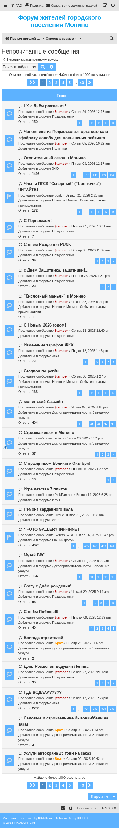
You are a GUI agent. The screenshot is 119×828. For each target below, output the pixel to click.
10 (112, 603)
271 (86, 709)
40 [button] (82, 82)
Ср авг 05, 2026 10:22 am (90, 143)
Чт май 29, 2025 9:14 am (90, 591)
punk (58, 195)
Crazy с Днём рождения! (47, 586)
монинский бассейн (43, 401)
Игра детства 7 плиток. (46, 489)
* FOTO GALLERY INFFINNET (52, 529)
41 (112, 424)
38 (91, 424)
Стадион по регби (41, 371)
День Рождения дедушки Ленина (56, 666)
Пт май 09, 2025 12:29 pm (91, 617)
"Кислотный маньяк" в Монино (55, 296)
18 (112, 212)
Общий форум (63, 540)
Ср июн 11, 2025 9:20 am (90, 561)
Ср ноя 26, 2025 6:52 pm (84, 438)
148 (95, 175)
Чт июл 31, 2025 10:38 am (84, 515)
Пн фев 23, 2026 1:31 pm (90, 276)
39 (98, 424)
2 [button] (50, 82)
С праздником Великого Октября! (57, 463)
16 (112, 123)
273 (103, 709)
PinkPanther (64, 495)
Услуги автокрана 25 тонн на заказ (57, 753)
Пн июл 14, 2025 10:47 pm (94, 535)
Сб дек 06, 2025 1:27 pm (89, 376)
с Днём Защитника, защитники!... (56, 270)
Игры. (56, 500)
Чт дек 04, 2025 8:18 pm (89, 407)
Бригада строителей (43, 637)
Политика (59, 148)
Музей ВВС (34, 555)
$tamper (61, 111)
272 (95, 709)
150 (112, 175)
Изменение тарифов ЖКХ (49, 345)
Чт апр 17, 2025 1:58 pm (89, 698)
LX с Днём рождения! (45, 106)
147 (86, 175)
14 (98, 123)
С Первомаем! (38, 220)
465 (86, 546)
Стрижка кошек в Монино (49, 432)
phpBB (37, 818)
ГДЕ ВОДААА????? (43, 692)
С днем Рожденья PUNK (47, 244)
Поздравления (63, 116)
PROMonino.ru (24, 822)
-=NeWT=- (62, 535)
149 (103, 175)
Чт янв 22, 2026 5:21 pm (89, 302)
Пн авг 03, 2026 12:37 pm (90, 163)
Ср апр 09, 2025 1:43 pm (84, 730)
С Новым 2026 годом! (45, 325)
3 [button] (56, 82)
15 (105, 123)
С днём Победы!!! (41, 611)
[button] (32, 82)
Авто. (56, 520)
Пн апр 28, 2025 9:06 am (84, 643)
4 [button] (63, 82)
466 (95, 546)
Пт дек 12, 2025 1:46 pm (89, 351)
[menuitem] (16, 5)
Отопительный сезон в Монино (55, 158)
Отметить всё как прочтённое (32, 74)
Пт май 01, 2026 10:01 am (91, 226)
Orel (58, 515)
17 (105, 212)
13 (91, 123)
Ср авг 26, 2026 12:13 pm (90, 111)
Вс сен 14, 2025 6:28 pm (94, 495)
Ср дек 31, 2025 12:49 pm (90, 330)
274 (112, 709)
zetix (58, 438)
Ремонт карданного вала (48, 509)
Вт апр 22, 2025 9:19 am (89, 672)
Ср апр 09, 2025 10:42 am (85, 758)
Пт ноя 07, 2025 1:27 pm (89, 469)
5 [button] (70, 82)
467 (103, 546)
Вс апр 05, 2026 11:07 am (90, 250)
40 (105, 424)
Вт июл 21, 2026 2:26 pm (84, 195)
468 (112, 546)
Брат (59, 643)
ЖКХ (55, 168)
